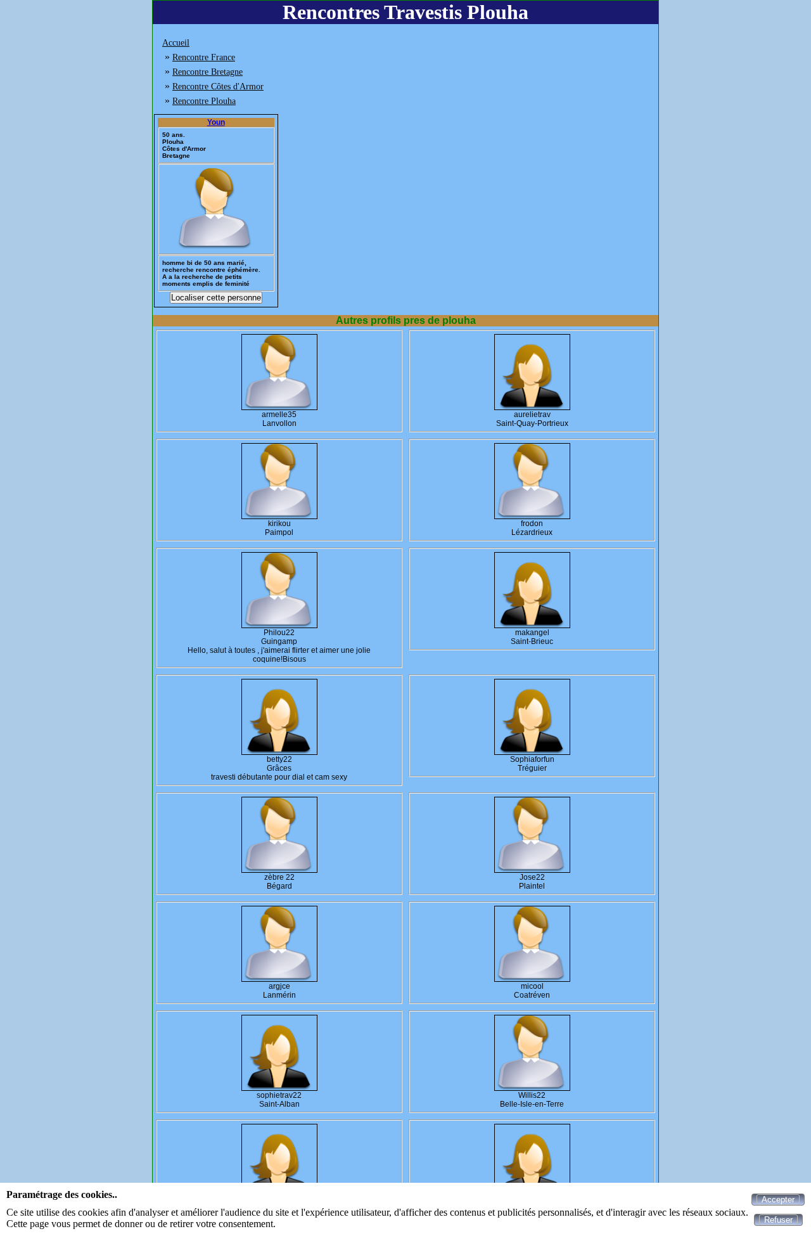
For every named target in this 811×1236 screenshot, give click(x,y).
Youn (216, 122)
